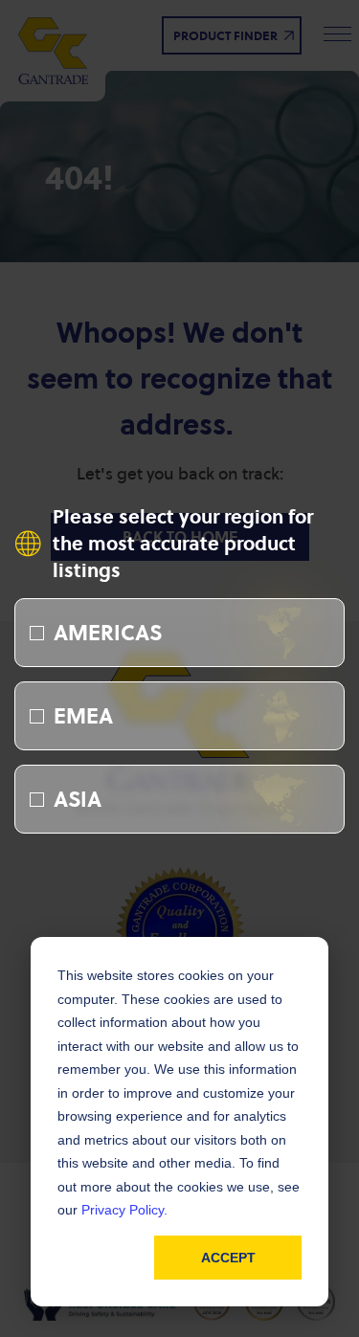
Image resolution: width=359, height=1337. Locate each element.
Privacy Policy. (124, 1209)
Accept (228, 1257)
